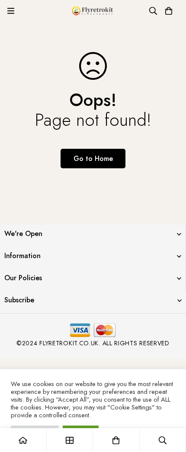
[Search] (153, 11)
